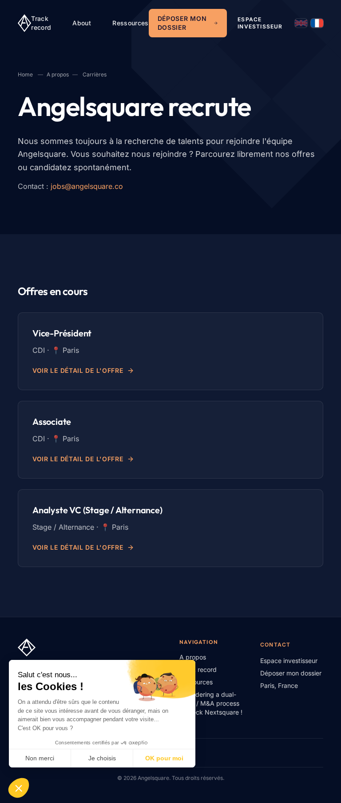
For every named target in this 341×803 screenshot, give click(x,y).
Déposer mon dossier (182, 23)
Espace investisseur (260, 23)
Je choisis (102, 758)
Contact (275, 644)
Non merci (39, 758)
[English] (301, 23)
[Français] (317, 23)
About (81, 23)
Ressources (130, 23)
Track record (41, 23)
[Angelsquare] (24, 23)
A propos (58, 74)
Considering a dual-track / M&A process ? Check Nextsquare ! (210, 703)
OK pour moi (164, 758)
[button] (18, 788)
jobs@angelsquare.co (87, 186)
